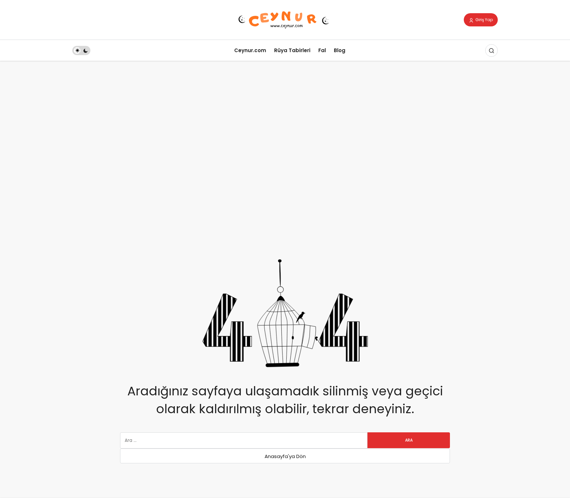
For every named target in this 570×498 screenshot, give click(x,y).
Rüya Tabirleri (292, 50)
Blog (339, 50)
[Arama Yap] (491, 50)
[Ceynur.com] (285, 19)
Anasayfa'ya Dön (285, 456)
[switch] (81, 50)
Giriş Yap (483, 19)
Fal (322, 50)
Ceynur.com (250, 50)
